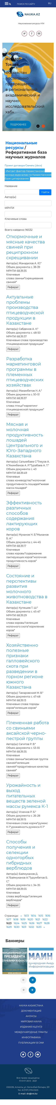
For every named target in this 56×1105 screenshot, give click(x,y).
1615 (40, 915)
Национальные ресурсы (21, 145)
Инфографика (31, 1037)
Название (11, 186)
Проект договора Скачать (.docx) (23, 165)
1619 (22, 919)
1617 (8, 919)
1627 (39, 923)
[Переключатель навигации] (6, 3)
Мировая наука (31, 1021)
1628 (46, 923)
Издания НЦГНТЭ (31, 1026)
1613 (26, 915)
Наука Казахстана (31, 1005)
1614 (33, 915)
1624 (16, 923)
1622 (45, 919)
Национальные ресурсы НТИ (31, 23)
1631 (24, 927)
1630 (16, 927)
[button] (38, 126)
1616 (47, 915)
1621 (37, 919)
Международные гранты (31, 1032)
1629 (9, 927)
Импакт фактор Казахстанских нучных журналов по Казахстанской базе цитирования (28, 175)
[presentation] (23, 980)
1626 (31, 923)
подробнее (18, 124)
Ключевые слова (15, 218)
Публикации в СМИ (31, 1042)
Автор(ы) (10, 197)
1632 (31, 927)
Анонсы (31, 1016)
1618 (15, 919)
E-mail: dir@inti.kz (28, 1093)
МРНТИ (9, 207)
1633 (38, 927)
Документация (31, 1010)
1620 (30, 919)
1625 (24, 923)
